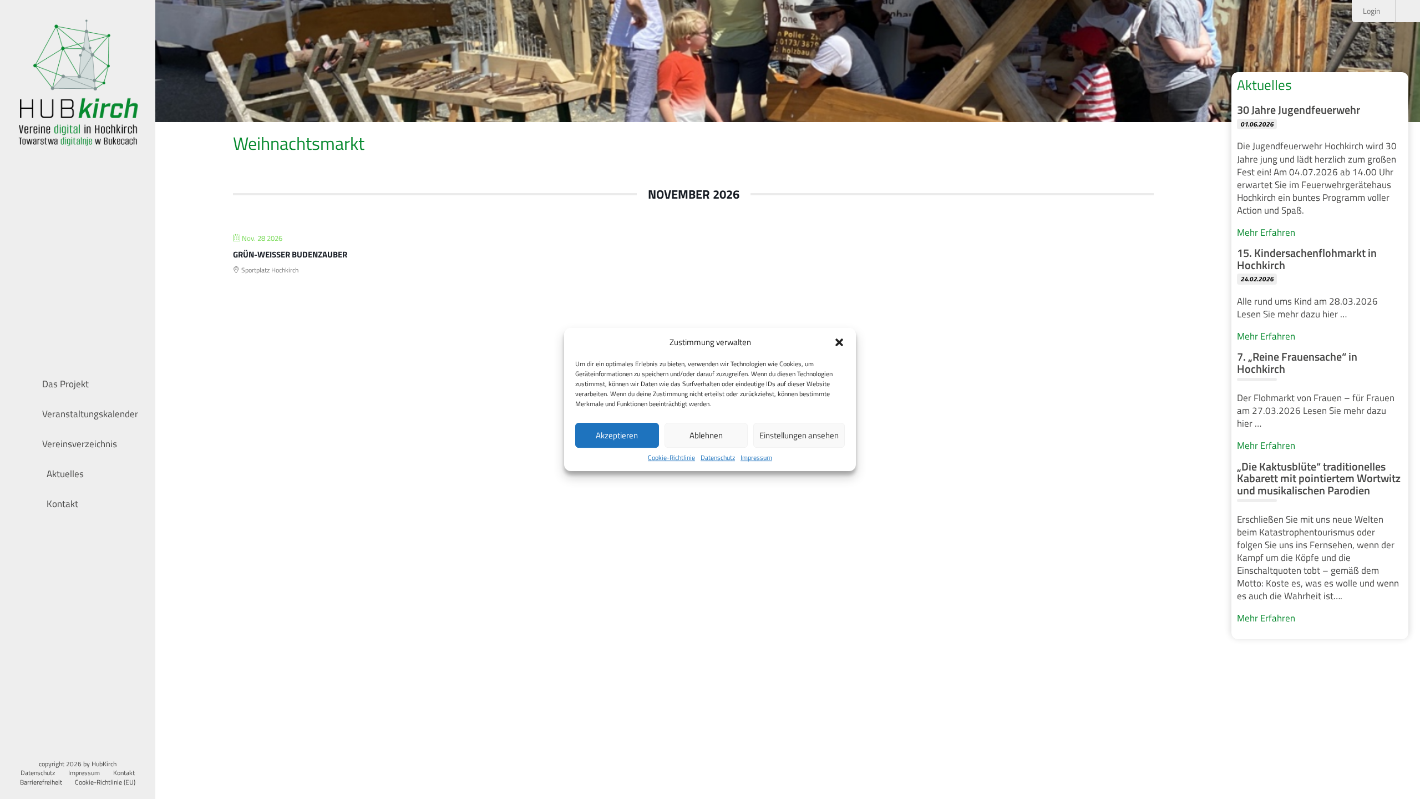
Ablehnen (706, 435)
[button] (839, 342)
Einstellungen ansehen (799, 435)
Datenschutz (718, 458)
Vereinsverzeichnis (79, 444)
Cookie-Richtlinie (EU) (105, 782)
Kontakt (61, 503)
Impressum (756, 458)
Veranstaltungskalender (90, 414)
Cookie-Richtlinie (671, 458)
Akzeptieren (617, 435)
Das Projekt (65, 384)
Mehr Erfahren (1266, 232)
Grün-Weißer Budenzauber (290, 254)
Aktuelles (64, 474)
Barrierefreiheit (41, 782)
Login (1372, 11)
